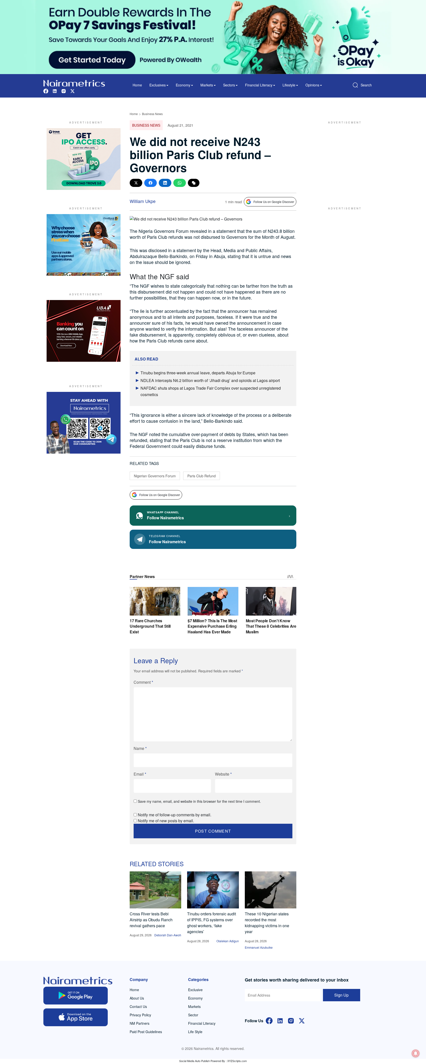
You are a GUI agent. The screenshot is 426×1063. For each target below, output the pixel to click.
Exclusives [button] (157, 84)
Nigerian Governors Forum (155, 475)
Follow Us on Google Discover (273, 202)
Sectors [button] (229, 84)
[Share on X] (136, 183)
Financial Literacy (201, 1023)
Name (140, 748)
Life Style (195, 1031)
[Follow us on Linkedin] (54, 90)
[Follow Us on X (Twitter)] (301, 1020)
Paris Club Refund (201, 475)
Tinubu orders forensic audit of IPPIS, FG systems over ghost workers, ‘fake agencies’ (211, 922)
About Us (137, 998)
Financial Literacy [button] (258, 84)
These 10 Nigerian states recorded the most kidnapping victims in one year (267, 922)
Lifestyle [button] (289, 84)
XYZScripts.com (237, 1061)
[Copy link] (193, 183)
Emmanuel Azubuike (259, 947)
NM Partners (139, 1023)
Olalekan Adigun (227, 941)
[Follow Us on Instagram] (290, 1020)
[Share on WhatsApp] (179, 183)
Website (223, 774)
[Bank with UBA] (84, 331)
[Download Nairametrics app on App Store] (75, 1017)
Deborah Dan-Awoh (167, 935)
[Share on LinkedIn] (165, 183)
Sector (193, 1014)
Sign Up (341, 995)
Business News (152, 114)
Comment (143, 682)
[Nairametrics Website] (74, 82)
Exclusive (195, 989)
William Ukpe (143, 201)
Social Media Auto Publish (194, 1061)
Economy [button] (183, 84)
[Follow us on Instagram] (63, 90)
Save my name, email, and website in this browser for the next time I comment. (199, 801)
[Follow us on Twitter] (72, 90)
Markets (194, 1006)
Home (137, 84)
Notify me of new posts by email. (166, 820)
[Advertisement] (342, 159)
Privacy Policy (140, 1014)
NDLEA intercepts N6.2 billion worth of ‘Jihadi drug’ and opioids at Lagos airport (210, 380)
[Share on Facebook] (150, 183)
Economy (195, 998)
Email (140, 774)
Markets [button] (206, 84)
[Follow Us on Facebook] (269, 1020)
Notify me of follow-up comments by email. (174, 815)
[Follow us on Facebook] (45, 90)
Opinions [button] (312, 84)
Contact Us (138, 1006)
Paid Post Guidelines (146, 1031)
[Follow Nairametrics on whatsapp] (84, 423)
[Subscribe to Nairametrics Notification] (416, 1053)
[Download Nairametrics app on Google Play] (75, 995)
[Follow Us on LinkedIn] (280, 1020)
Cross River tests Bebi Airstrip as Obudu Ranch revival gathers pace (151, 919)
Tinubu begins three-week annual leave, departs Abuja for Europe (198, 373)
